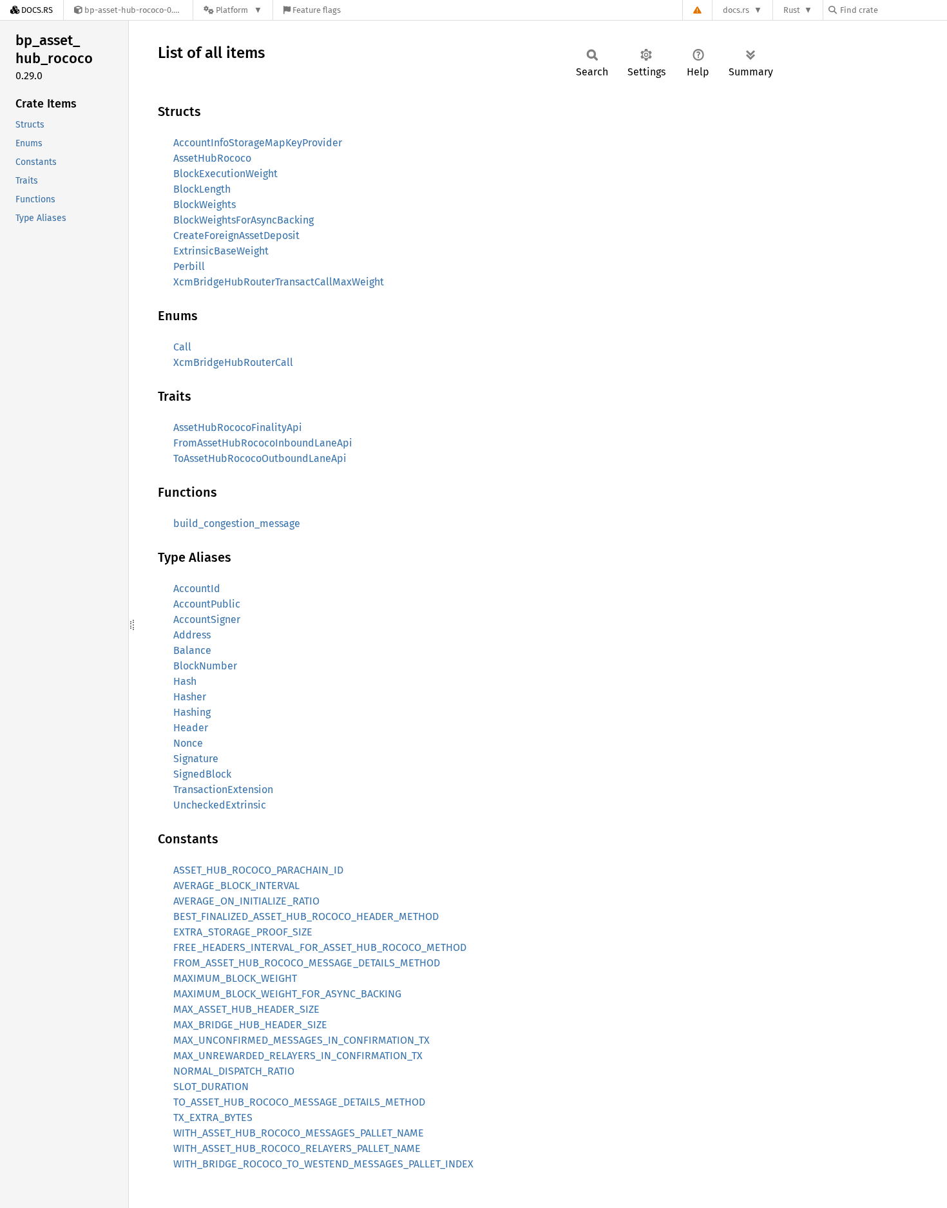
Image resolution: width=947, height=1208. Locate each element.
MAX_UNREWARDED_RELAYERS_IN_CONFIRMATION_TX (298, 1056)
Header (190, 728)
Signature (195, 759)
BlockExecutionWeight (225, 174)
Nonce (188, 743)
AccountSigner (206, 619)
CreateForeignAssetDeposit (236, 235)
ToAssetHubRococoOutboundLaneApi (260, 458)
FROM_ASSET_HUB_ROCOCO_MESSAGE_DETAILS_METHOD (306, 963)
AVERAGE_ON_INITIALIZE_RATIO (246, 901)
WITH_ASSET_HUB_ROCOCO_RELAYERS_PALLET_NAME (297, 1148)
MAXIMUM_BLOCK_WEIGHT (235, 978)
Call (182, 347)
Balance (192, 650)
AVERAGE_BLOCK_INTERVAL (236, 885)
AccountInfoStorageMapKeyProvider (257, 143)
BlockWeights (204, 204)
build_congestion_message (236, 523)
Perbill (189, 266)
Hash (184, 681)
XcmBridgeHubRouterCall (233, 362)
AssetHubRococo (212, 158)
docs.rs (736, 10)
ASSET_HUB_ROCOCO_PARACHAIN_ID (258, 870)
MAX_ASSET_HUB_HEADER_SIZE (246, 1009)
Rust (791, 10)
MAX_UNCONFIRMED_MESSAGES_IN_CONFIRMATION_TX (301, 1040)
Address (192, 635)
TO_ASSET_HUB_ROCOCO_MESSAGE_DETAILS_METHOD (299, 1102)
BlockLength (202, 189)
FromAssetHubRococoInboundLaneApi (262, 443)
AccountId (196, 588)
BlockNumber (205, 666)
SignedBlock (202, 774)
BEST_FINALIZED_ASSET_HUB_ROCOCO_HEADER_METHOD (306, 916)
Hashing (192, 712)
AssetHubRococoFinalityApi (237, 427)
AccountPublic (206, 604)
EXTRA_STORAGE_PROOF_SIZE (242, 932)
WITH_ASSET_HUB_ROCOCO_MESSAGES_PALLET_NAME (298, 1133)
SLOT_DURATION (211, 1086)
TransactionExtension (223, 789)
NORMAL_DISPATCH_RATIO (233, 1071)
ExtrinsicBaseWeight (221, 251)
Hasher (189, 697)
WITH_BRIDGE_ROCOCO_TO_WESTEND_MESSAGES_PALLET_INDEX (323, 1164)
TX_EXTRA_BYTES (213, 1117)
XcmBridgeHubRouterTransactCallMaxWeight (278, 282)
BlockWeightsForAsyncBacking (243, 220)
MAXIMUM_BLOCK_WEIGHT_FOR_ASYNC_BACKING (287, 994)
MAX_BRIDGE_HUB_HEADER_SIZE (250, 1025)
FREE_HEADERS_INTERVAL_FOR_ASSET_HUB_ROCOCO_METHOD (319, 947)
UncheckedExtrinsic (219, 805)
